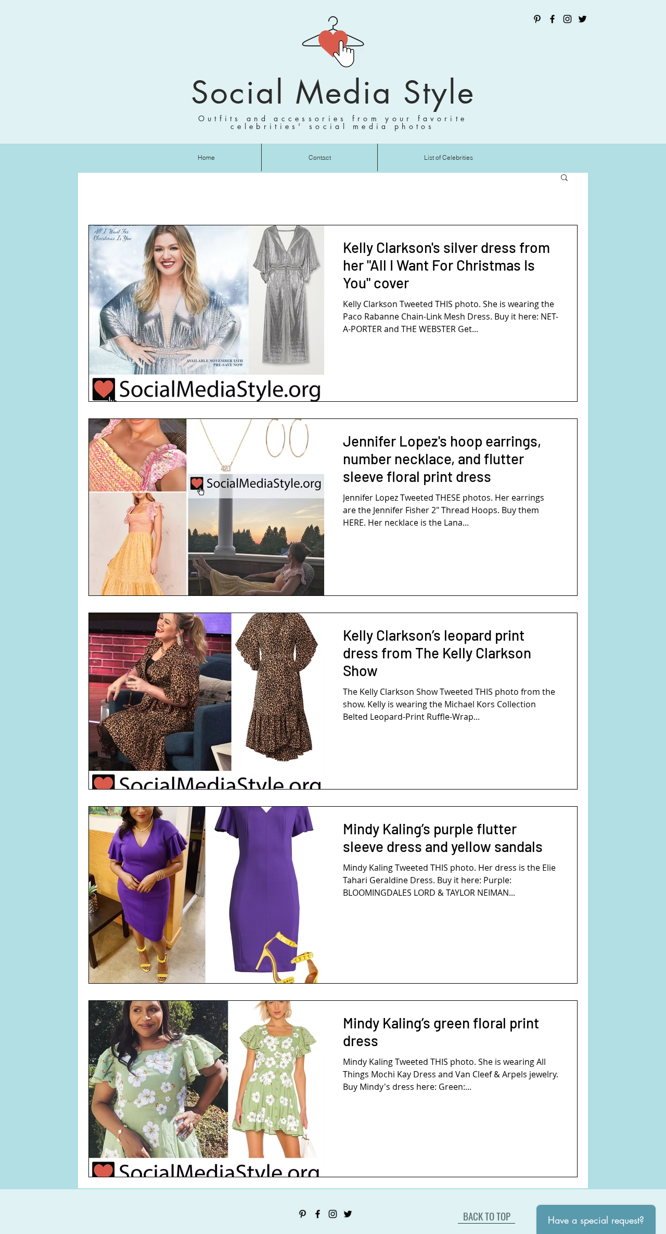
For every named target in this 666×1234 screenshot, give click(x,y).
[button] (564, 178)
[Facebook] (552, 19)
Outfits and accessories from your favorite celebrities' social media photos (333, 122)
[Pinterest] (537, 19)
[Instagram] (567, 19)
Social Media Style (333, 92)
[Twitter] (582, 19)
